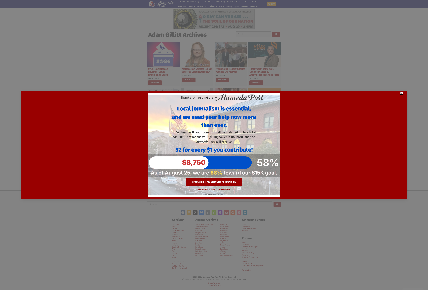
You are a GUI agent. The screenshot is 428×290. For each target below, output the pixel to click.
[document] (214, 145)
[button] (402, 93)
